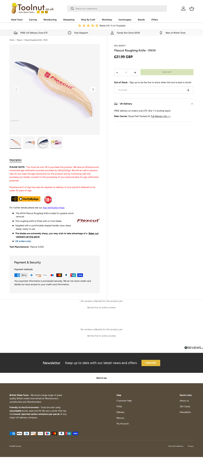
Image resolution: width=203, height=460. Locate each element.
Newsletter (185, 412)
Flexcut (19, 40)
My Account (123, 423)
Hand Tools (16, 19)
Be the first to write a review (101, 307)
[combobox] (117, 8)
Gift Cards (185, 406)
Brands (141, 19)
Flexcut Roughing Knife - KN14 (36, 40)
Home (12, 40)
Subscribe (150, 363)
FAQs (119, 406)
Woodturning (50, 19)
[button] (191, 8)
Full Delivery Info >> (161, 116)
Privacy (190, 446)
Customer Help (124, 400)
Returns (120, 418)
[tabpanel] (55, 207)
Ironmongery (125, 19)
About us (184, 400)
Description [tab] (16, 160)
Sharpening (68, 19)
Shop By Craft (88, 19)
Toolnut (18, 446)
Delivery (120, 412)
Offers (154, 19)
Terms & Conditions (175, 446)
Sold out (167, 72)
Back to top (101, 378)
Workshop (107, 19)
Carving (33, 19)
